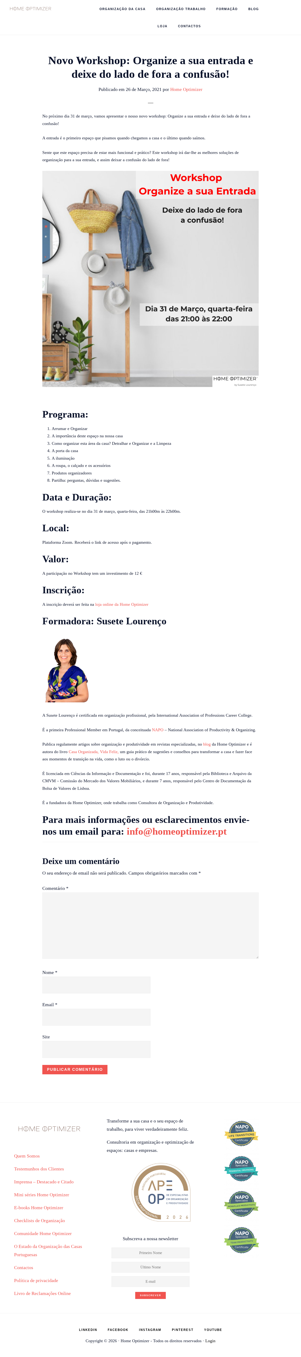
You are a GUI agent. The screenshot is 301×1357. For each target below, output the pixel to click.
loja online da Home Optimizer (121, 604)
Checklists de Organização (39, 1220)
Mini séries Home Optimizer (41, 1194)
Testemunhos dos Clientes (39, 1168)
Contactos (23, 1267)
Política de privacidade (36, 1280)
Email (49, 1004)
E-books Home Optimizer (38, 1207)
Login (210, 1340)
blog (207, 744)
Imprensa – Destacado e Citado (44, 1181)
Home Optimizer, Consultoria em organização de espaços (30, 8)
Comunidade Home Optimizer (43, 1233)
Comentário (55, 888)
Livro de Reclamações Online (42, 1293)
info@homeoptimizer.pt (177, 831)
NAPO (157, 729)
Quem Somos (27, 1155)
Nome (49, 972)
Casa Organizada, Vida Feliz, (94, 751)
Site (46, 1036)
